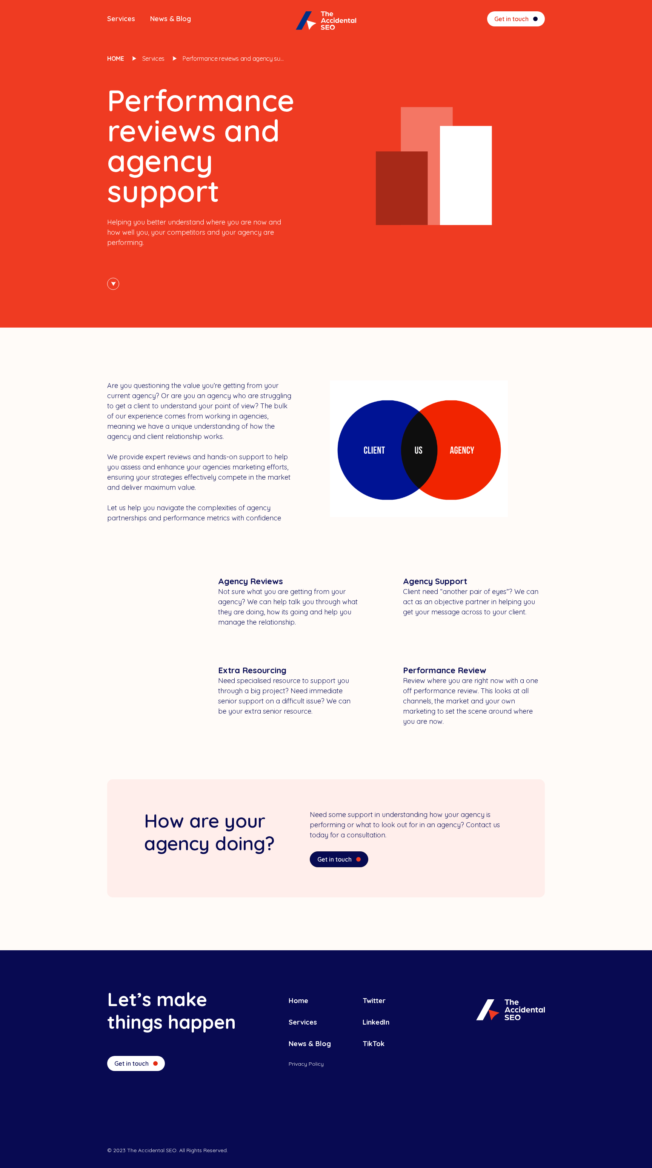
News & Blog (170, 18)
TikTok (373, 1043)
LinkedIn (376, 1022)
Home (115, 58)
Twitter (374, 1000)
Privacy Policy (306, 1063)
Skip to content (113, 284)
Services (121, 18)
